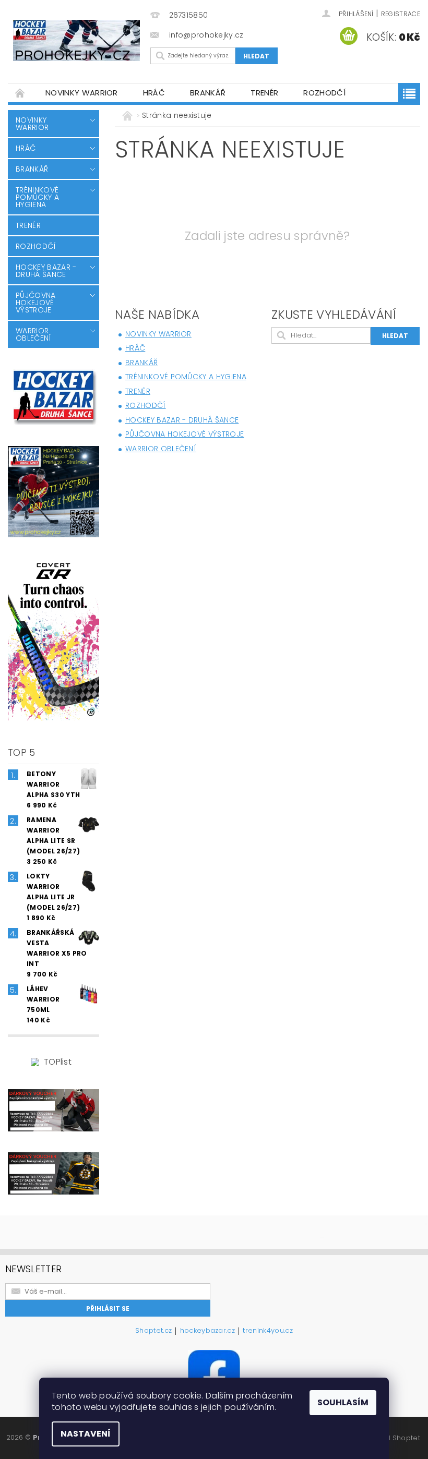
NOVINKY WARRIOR (81, 92)
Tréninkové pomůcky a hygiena (37, 197)
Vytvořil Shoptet (392, 1437)
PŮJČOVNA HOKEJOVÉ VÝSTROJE (36, 302)
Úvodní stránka (20, 92)
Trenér (264, 92)
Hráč (154, 92)
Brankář (207, 92)
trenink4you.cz (267, 1331)
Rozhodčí (324, 92)
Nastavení (86, 1434)
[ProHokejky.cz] (76, 40)
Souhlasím (342, 1402)
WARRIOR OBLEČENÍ (34, 334)
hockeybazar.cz (207, 1331)
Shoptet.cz (153, 1331)
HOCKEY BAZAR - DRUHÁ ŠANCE (46, 271)
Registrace (400, 13)
